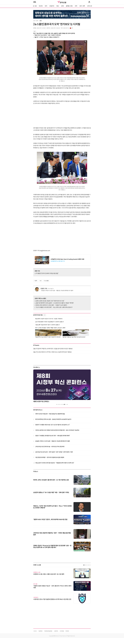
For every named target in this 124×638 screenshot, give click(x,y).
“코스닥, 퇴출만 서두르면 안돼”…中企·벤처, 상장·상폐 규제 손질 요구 (54, 307)
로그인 (35, 631)
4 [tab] (61, 404)
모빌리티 (51, 6)
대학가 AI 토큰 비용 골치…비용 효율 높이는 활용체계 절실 (50, 414)
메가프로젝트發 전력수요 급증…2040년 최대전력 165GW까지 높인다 (53, 419)
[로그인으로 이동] (89, 2)
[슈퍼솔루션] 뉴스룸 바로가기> (58, 261)
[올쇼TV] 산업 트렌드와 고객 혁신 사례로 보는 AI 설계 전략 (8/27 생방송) (52, 352)
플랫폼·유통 (69, 6)
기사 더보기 (50, 288)
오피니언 (89, 6)
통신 (58, 6)
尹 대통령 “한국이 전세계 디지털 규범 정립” (47, 273)
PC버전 (67, 631)
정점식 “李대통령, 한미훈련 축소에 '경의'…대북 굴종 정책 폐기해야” (52, 435)
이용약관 (40, 631)
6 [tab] (64, 404)
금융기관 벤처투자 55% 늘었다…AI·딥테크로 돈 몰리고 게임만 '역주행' (55, 303)
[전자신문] (62, 2)
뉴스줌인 (46, 280)
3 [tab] (59, 404)
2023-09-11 (68, 28)
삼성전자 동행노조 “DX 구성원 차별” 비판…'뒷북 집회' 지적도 (51, 492)
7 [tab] (65, 404)
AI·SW (35, 6)
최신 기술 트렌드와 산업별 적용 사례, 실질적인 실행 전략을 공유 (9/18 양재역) (54, 33)
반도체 (40, 6)
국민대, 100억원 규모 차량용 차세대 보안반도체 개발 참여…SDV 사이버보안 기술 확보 (57, 430)
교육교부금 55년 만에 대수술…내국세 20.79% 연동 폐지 (49, 446)
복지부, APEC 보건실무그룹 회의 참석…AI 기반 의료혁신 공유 (51, 480)
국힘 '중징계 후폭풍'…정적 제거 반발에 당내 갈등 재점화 (49, 457)
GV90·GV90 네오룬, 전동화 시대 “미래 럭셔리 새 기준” (50, 301)
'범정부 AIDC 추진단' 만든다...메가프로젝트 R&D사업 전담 (50, 519)
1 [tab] (56, 404)
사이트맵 (62, 631)
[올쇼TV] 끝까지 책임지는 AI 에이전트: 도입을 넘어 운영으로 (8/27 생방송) (53, 348)
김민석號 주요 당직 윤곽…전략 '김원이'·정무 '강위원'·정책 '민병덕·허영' (54, 452)
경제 (62, 6)
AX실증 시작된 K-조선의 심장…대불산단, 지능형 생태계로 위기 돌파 (57, 290)
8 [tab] (67, 404)
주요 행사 (36, 367)
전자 (46, 6)
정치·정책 (82, 6)
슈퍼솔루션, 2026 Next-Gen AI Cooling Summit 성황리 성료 (67, 259)
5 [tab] (62, 404)
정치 (41, 21)
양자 (36, 280)
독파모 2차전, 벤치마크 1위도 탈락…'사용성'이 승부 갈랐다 (51, 305)
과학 (76, 6)
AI (40, 280)
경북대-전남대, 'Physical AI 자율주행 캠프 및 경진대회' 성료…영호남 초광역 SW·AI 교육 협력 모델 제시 (52, 546)
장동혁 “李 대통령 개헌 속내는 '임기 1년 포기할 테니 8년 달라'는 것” (52, 425)
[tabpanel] (62, 386)
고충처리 (56, 631)
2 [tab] (58, 404)
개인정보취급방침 (48, 631)
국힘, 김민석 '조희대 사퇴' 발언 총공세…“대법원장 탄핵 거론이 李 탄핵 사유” (54, 463)
